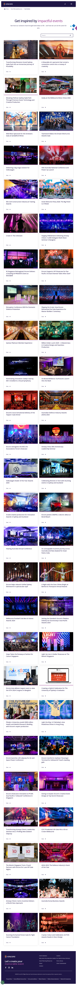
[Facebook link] (6, 967)
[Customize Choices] (3, 982)
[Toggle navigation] (71, 4)
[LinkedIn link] (12, 967)
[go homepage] (8, 4)
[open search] (65, 4)
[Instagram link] (9, 967)
